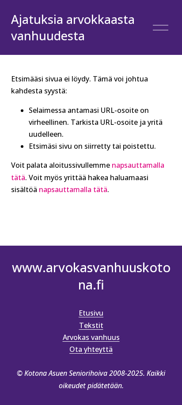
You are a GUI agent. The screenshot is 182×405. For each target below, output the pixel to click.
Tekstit (91, 325)
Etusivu (91, 313)
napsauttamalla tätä (73, 189)
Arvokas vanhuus (91, 337)
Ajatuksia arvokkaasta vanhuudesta (73, 27)
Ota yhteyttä (91, 349)
